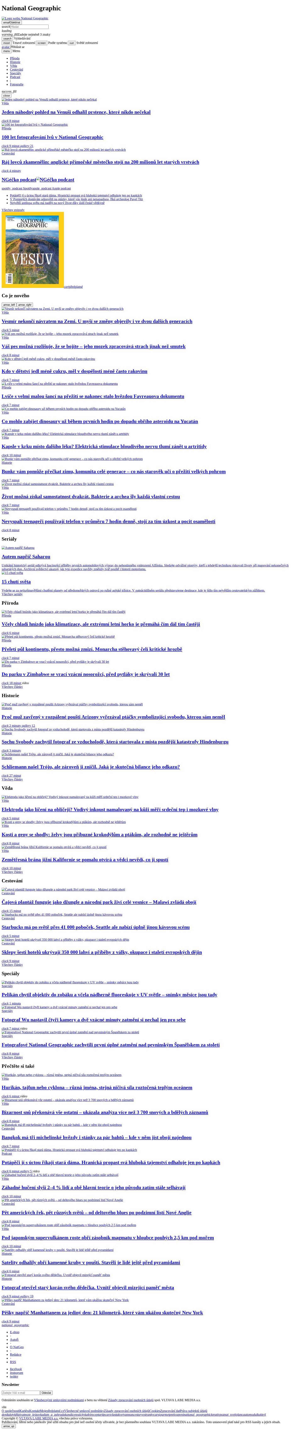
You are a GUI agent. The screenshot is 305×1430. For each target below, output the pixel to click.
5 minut (10, 330)
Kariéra (24, 1411)
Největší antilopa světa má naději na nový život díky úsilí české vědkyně (57, 203)
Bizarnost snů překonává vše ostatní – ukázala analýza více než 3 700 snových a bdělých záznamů (105, 1112)
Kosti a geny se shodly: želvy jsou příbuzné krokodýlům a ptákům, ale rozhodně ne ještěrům (100, 834)
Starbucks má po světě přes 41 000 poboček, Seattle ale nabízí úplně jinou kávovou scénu (96, 927)
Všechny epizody (13, 210)
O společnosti (11, 1411)
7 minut (10, 380)
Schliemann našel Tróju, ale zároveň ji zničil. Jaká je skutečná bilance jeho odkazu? (91, 766)
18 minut (12, 683)
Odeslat (46, 1392)
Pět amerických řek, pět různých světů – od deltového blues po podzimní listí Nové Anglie (97, 1212)
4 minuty (11, 171)
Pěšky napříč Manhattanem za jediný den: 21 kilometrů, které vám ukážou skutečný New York (102, 1312)
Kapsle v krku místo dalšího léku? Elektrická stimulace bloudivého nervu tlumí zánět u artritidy (104, 446)
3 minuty (11, 750)
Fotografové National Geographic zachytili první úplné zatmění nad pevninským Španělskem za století (111, 1044)
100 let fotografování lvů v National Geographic (52, 137)
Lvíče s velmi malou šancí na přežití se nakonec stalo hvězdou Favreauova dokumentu (93, 396)
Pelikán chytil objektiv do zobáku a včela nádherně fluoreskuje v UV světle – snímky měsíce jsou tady (109, 994)
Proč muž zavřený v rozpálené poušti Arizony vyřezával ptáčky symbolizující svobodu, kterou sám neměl (113, 717)
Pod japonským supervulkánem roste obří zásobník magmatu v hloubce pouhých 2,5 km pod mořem (108, 1237)
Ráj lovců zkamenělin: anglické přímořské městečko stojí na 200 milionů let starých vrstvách (100, 162)
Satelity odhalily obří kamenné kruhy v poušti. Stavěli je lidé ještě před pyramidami (91, 1262)
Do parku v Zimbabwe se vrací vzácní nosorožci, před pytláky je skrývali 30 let (86, 674)
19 (26, 1296)
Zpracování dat (170, 1411)
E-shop (14, 1332)
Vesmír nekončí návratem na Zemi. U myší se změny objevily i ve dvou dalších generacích (97, 321)
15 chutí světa (16, 581)
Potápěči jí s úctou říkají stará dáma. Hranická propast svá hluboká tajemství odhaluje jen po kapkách (76, 195)
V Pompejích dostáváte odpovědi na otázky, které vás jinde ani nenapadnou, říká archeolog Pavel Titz (76, 199)
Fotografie (16, 84)
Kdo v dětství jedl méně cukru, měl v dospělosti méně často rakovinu (74, 371)
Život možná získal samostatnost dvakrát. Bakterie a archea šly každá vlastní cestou (91, 496)
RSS (13, 1362)
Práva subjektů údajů (193, 1411)
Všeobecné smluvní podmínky (84, 1411)
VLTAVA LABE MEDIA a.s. (38, 1418)
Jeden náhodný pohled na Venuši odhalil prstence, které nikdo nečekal (76, 112)
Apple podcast (52, 188)
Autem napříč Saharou (26, 556)
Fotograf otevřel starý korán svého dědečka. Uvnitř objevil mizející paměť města (88, 1287)
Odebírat (11, 22)
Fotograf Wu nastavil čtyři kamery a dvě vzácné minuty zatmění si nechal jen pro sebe (94, 1019)
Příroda (15, 58)
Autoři (14, 1339)
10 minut (11, 455)
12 (28, 725)
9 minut (11, 146)
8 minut (10, 121)
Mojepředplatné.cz (52, 1411)
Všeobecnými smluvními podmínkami (59, 1400)
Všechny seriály (12, 594)
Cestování (16, 69)
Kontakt (34, 1411)
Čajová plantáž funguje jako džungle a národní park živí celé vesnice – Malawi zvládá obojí (99, 902)
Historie (15, 62)
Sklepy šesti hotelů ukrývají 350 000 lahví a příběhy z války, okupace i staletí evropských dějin (102, 952)
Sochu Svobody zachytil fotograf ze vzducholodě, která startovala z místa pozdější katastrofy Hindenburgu (115, 741)
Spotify (17, 188)
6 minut (10, 633)
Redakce (15, 1354)
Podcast (15, 77)
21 (26, 146)
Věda (13, 66)
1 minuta (11, 1003)
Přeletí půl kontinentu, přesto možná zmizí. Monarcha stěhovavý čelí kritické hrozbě (92, 649)
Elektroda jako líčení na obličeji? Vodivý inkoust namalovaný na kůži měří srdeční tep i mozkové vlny (110, 809)
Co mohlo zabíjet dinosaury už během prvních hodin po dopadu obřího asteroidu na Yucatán (100, 421)
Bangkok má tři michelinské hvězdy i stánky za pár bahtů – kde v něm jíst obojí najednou (97, 1137)
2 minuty (12, 725)
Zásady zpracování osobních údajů (131, 1400)
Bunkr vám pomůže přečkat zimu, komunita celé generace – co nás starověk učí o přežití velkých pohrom (114, 471)
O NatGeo (17, 1347)
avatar (6, 47)
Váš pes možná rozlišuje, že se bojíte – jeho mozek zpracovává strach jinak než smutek (93, 346)
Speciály (15, 73)
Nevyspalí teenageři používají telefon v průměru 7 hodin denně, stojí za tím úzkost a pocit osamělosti (108, 521)
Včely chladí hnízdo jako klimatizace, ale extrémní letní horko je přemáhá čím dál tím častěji (101, 624)
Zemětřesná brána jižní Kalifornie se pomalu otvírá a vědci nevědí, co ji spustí (85, 859)
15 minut (11, 911)
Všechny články (12, 686)
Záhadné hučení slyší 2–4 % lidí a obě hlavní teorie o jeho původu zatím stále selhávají (93, 1187)
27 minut (11, 775)
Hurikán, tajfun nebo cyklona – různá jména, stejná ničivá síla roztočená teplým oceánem (97, 1087)
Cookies (154, 1411)
